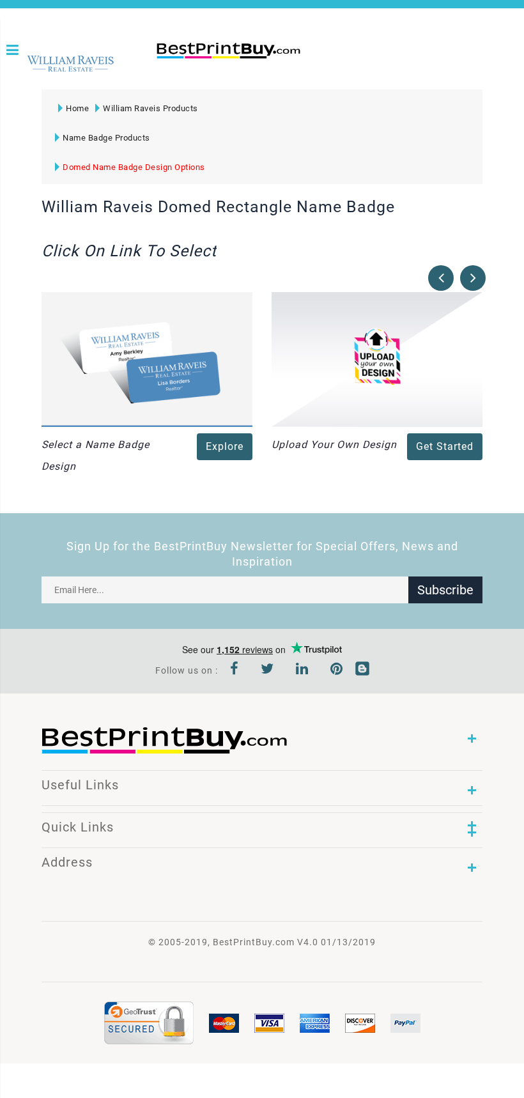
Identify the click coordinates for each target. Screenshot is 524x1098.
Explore (224, 446)
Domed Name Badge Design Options (134, 167)
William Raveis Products (150, 108)
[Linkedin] (302, 670)
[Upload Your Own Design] (377, 358)
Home (77, 108)
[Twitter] (267, 670)
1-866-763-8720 (161, 71)
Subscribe (445, 590)
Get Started (445, 446)
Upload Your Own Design (334, 444)
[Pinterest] (337, 670)
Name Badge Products (106, 138)
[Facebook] (234, 670)
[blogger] (362, 670)
